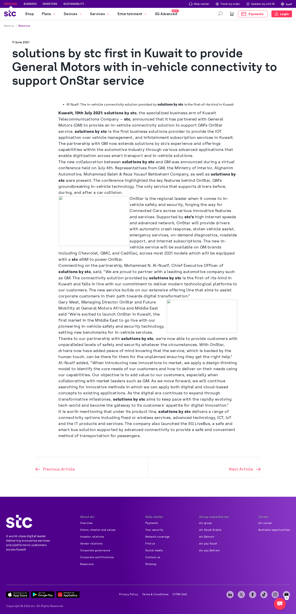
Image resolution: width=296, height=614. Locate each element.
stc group (205, 523)
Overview (86, 523)
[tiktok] (263, 594)
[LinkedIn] (230, 594)
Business (30, 3)
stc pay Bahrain (209, 550)
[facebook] (252, 594)
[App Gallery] (68, 594)
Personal (11, 3)
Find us (150, 543)
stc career (265, 523)
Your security (154, 530)
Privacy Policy (128, 594)
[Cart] (232, 14)
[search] (220, 13)
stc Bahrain (206, 536)
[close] (287, 598)
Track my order (230, 3)
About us (9, 26)
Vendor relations (91, 543)
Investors (50, 3)
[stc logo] (10, 14)
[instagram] (275, 594)
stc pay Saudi (208, 543)
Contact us (152, 557)
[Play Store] (42, 594)
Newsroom (24, 26)
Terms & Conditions (155, 594)
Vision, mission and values (98, 530)
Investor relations (92, 536)
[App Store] (17, 594)
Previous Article (59, 469)
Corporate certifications (97, 557)
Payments (151, 523)
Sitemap (150, 564)
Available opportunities (274, 530)
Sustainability (73, 3)
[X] (241, 594)
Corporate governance (95, 550)
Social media (154, 550)
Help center (202, 3)
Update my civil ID (263, 3)
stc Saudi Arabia (210, 530)
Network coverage (157, 536)
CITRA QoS (180, 594)
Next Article (241, 469)
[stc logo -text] (19, 521)
